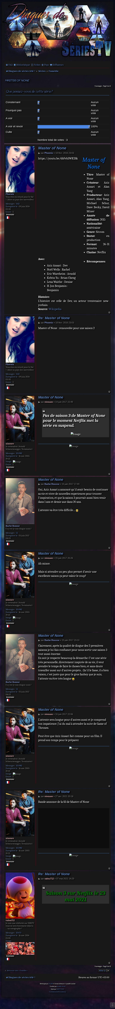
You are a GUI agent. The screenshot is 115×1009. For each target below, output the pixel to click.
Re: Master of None (54, 318)
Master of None (17, 81)
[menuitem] (9, 65)
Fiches (37, 64)
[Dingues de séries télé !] (57, 31)
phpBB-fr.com (61, 986)
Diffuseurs (58, 64)
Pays (46, 64)
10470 (18, 932)
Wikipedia (55, 309)
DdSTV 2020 (60, 989)
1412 (18, 203)
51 (17, 533)
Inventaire (10, 214)
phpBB (51, 984)
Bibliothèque (23, 64)
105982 (19, 453)
